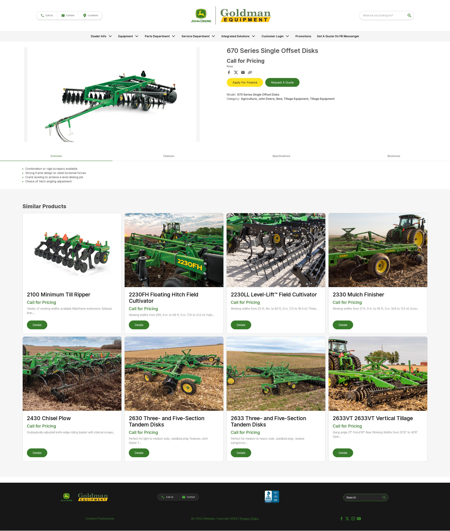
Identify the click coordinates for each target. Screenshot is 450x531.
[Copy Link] (250, 72)
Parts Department (157, 36)
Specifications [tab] (281, 155)
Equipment (125, 36)
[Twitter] (347, 519)
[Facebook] (341, 519)
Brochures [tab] (394, 155)
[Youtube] (359, 519)
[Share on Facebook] (229, 72)
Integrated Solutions (235, 36)
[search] (410, 15)
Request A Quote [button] (282, 82)
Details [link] (37, 325)
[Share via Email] (243, 72)
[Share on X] (236, 72)
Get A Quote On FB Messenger (338, 36)
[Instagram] (353, 519)
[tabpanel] (123, 95)
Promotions (303, 36)
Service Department (196, 36)
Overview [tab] (56, 155)
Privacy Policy (249, 518)
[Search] (384, 497)
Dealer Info (98, 36)
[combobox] (386, 15)
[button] (46, 15)
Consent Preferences (100, 518)
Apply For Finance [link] (245, 82)
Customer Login (273, 36)
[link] (90, 15)
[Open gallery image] (112, 94)
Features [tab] (168, 155)
